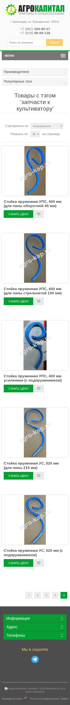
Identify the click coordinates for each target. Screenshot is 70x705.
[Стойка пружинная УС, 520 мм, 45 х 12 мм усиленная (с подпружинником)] (35, 520)
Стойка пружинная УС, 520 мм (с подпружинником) (33, 552)
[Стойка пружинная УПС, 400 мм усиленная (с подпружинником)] (35, 345)
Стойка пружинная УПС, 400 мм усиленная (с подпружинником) (33, 378)
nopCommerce (51, 698)
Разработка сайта (12, 698)
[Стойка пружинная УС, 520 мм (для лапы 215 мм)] (35, 432)
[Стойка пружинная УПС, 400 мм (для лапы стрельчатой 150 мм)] (35, 258)
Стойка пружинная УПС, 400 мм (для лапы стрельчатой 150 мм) (33, 291)
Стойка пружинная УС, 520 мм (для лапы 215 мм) (31, 465)
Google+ (35, 659)
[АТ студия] (27, 699)
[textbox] (26, 42)
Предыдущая (28, 595)
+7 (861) (35, 29)
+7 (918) (35, 33)
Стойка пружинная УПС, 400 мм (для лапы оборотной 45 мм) (32, 204)
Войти (64, 698)
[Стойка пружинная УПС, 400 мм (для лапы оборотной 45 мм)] (35, 171)
